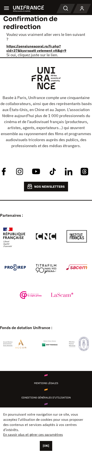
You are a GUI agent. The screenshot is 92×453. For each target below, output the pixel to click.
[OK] (46, 446)
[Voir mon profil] (82, 8)
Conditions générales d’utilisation (46, 397)
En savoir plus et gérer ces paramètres (33, 434)
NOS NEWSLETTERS (49, 187)
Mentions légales (46, 383)
